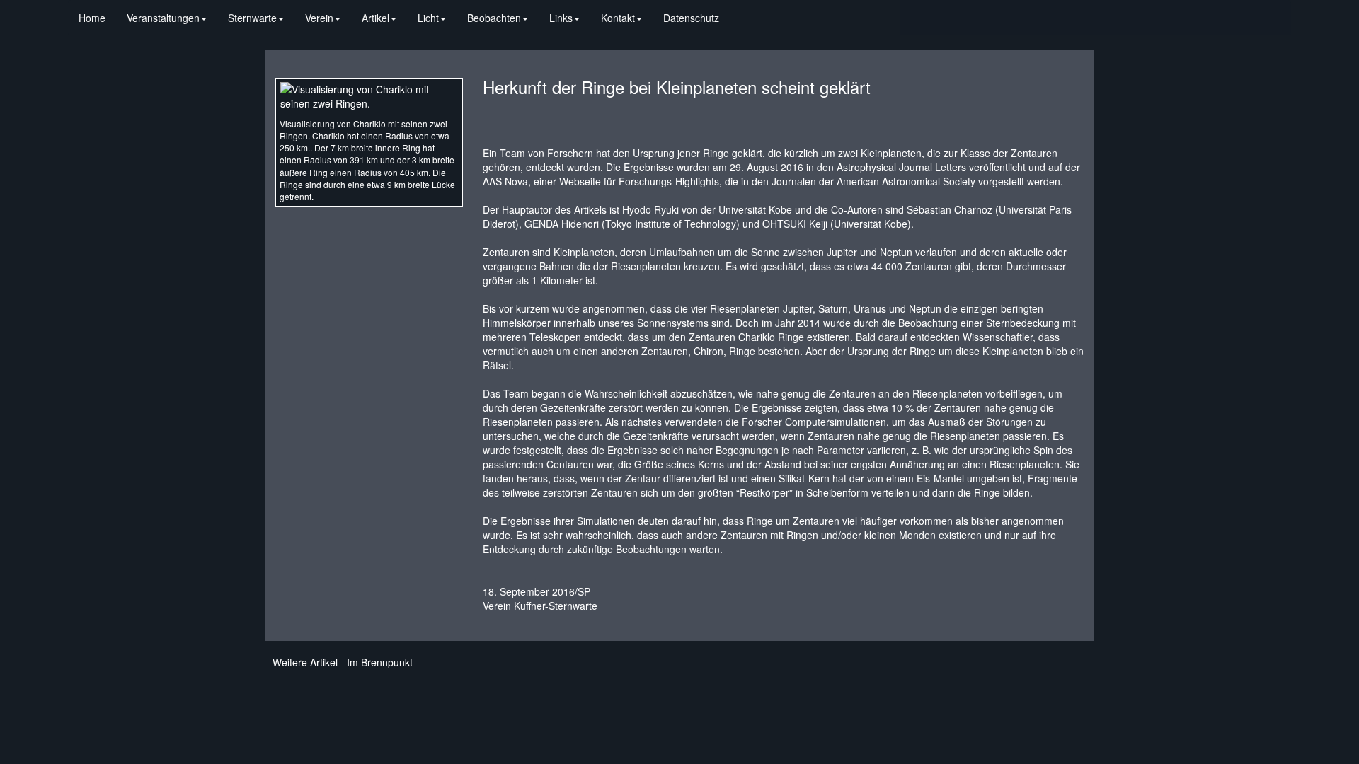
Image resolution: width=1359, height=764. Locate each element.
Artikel (375, 18)
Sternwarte (252, 18)
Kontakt (618, 18)
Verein (319, 18)
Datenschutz (691, 18)
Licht (428, 18)
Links (561, 18)
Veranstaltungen (163, 18)
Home (92, 18)
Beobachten (494, 18)
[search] (740, 10)
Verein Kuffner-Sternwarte (540, 605)
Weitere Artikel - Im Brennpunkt (343, 662)
